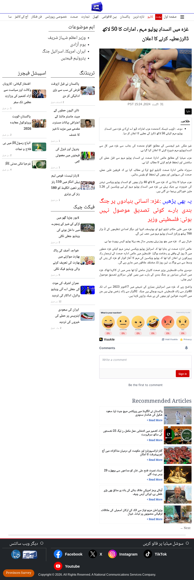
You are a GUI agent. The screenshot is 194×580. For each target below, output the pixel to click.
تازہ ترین (138, 17)
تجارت (85, 17)
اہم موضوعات (81, 27)
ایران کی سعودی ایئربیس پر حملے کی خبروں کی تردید (67, 316)
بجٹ (159, 17)
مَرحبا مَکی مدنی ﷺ (18, 164)
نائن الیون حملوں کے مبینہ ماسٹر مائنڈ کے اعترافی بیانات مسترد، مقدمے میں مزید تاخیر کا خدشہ (66, 123)
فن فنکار (36, 17)
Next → (185, 528)
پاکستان (125, 17)
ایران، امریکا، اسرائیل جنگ (64, 51)
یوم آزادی (78, 45)
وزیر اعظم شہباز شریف (67, 38)
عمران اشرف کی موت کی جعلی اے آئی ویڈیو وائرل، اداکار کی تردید (65, 289)
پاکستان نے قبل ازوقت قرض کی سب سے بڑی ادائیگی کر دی (65, 90)
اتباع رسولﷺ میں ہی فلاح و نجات (17, 146)
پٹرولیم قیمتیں (73, 58)
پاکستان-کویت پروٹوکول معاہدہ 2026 (20, 123)
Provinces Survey (18, 573)
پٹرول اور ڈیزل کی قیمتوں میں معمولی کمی (68, 155)
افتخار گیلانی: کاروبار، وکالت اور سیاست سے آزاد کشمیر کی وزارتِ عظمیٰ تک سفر (16, 93)
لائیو (150, 17)
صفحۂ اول (170, 17)
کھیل (96, 17)
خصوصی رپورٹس (56, 17)
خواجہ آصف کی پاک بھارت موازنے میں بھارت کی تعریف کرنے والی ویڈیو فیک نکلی (66, 260)
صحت (74, 17)
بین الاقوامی (109, 17)
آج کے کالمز (21, 17)
